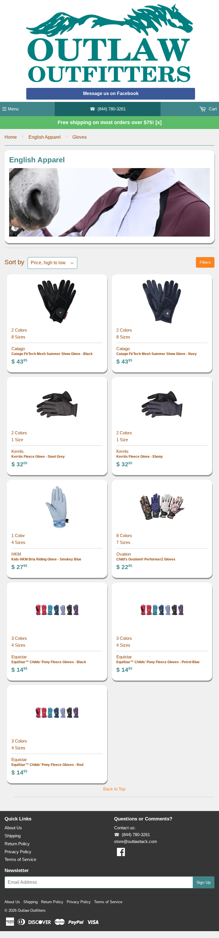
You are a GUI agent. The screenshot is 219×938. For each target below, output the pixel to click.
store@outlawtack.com (135, 841)
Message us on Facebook (111, 93)
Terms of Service (20, 859)
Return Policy (17, 843)
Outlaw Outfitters (32, 910)
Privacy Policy (18, 851)
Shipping (13, 835)
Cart (212, 108)
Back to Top (114, 788)
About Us (13, 827)
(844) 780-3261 (112, 108)
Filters (205, 262)
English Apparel (45, 137)
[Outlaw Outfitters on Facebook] (121, 853)
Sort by (14, 262)
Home (11, 137)
